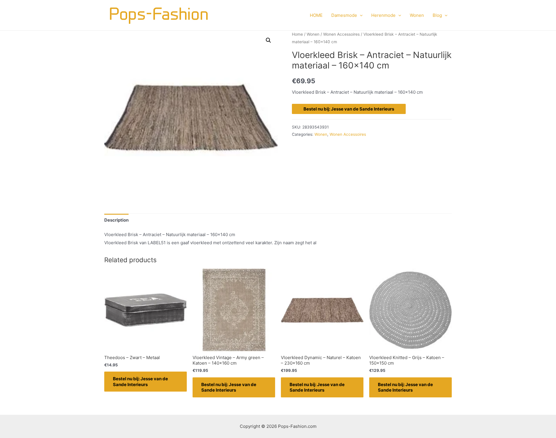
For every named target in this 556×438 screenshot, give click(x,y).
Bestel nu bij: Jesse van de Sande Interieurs (348, 109)
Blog (437, 15)
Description (116, 220)
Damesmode (344, 15)
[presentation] (360, 15)
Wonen (417, 15)
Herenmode (383, 15)
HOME (316, 15)
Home (297, 34)
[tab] (116, 220)
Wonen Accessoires (341, 34)
